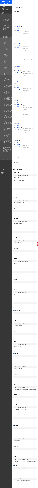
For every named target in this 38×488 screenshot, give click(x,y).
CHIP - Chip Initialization (6, 20)
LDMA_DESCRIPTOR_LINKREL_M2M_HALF (8, 109)
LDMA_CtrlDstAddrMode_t (7, 134)
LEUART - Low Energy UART (7, 142)
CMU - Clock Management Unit (7, 21)
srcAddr (18, 47)
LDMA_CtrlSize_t (6, 130)
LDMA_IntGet (5, 91)
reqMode (5, 48)
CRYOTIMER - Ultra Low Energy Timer (7, 26)
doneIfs (18, 28)
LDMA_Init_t (5, 75)
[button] (37, 244)
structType (19, 116)
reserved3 (5, 67)
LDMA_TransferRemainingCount (8, 85)
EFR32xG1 (3, 14)
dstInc (5, 54)
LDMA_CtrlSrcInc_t (6, 129)
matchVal (5, 68)
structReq (5, 42)
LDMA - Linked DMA (5, 37)
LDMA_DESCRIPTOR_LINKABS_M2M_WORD (8, 104)
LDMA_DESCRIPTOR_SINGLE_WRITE (8, 118)
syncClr (5, 66)
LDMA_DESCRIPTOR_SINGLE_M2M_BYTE (8, 103)
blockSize (19, 26)
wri (4, 74)
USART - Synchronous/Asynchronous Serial (6, 156)
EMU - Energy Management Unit (7, 30)
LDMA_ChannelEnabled (7, 86)
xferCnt (5, 43)
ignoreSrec (5, 50)
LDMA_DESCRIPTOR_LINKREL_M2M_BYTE (8, 110)
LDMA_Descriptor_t (6, 38)
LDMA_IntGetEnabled (6, 92)
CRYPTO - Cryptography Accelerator (6, 28)
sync (5, 72)
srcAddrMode (6, 55)
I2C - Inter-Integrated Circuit (6, 35)
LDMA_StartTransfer (6, 81)
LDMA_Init (5, 80)
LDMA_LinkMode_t (6, 135)
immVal (5, 73)
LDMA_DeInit (5, 78)
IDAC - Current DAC (5, 36)
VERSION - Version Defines (6, 158)
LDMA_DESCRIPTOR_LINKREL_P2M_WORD (8, 116)
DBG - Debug (4, 29)
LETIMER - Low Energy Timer (7, 141)
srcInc (18, 83)
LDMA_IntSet (5, 93)
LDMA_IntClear (6, 87)
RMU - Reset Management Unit (7, 149)
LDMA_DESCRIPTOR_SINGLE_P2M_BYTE (8, 111)
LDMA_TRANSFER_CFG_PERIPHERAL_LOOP (8, 99)
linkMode (5, 60)
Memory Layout (3, 10)
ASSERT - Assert (5, 18)
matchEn (18, 102)
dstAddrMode (6, 56)
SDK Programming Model (4, 9)
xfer (23, 58)
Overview (2, 8)
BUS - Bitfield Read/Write (6, 19)
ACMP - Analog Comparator (6, 15)
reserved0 (19, 17)
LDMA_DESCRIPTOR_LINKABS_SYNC (8, 123)
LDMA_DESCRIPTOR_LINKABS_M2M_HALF (8, 105)
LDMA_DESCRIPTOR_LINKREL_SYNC (8, 124)
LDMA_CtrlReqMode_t (7, 128)
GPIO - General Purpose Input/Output (6, 33)
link (4, 61)
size (18, 85)
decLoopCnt (6, 49)
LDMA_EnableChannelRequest (8, 79)
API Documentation (3, 13)
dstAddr (18, 49)
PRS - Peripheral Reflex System (7, 146)
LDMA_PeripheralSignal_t (7, 140)
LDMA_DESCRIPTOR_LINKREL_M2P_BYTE (8, 117)
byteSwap (5, 44)
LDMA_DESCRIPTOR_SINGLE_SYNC (8, 122)
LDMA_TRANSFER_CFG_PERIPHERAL (8, 98)
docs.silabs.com (6, 3)
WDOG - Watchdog (5, 159)
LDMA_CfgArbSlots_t (6, 136)
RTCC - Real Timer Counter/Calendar (5, 151)
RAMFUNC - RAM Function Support (6, 148)
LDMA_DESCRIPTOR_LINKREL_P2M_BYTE (8, 115)
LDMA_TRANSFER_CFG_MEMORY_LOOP (8, 97)
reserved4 (19, 104)
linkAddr (5, 62)
